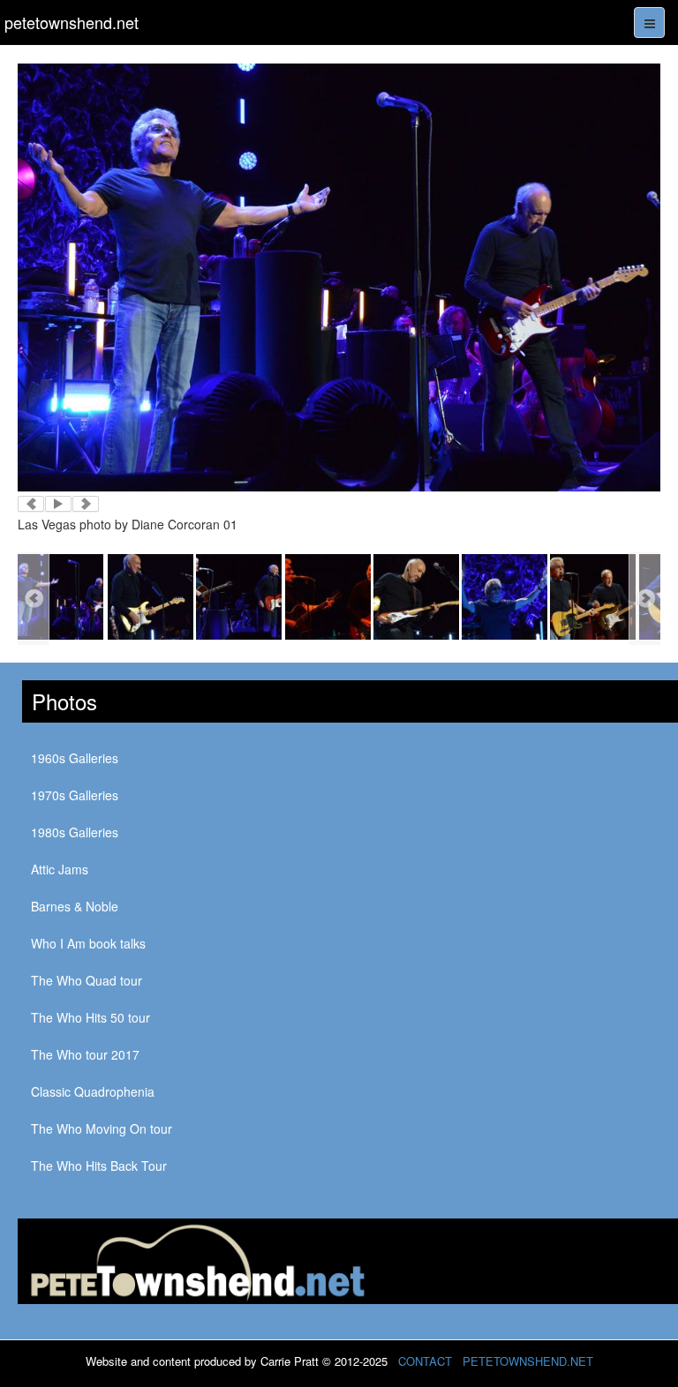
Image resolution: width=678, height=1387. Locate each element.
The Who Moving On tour (101, 1128)
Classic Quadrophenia (92, 1091)
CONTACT (425, 1361)
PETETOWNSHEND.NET (528, 1361)
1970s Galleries (74, 795)
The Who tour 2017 (85, 1054)
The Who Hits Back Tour (99, 1165)
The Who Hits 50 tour (90, 1017)
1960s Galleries (74, 758)
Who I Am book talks (88, 943)
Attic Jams (59, 869)
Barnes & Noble (74, 906)
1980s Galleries (74, 832)
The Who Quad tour (86, 980)
